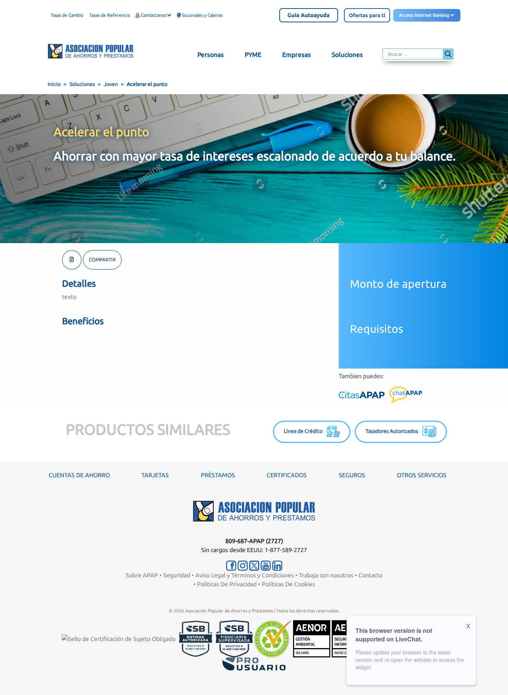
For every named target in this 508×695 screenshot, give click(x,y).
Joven (111, 84)
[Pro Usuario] (254, 663)
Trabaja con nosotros (326, 575)
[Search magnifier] (448, 54)
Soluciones (82, 84)
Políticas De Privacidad (227, 584)
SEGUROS (352, 475)
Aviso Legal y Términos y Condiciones (244, 575)
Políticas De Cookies (288, 584)
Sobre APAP (142, 575)
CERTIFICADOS (287, 475)
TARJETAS (155, 475)
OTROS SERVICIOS (422, 475)
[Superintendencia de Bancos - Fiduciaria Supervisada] (234, 638)
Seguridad (176, 575)
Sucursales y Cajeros (201, 15)
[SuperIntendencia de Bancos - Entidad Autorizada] (195, 638)
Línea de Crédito (305, 431)
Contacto (370, 575)
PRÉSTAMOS (218, 475)
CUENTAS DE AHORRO (79, 475)
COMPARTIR (102, 259)
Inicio (54, 84)
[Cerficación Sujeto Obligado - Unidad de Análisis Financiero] (119, 638)
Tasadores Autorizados (394, 431)
